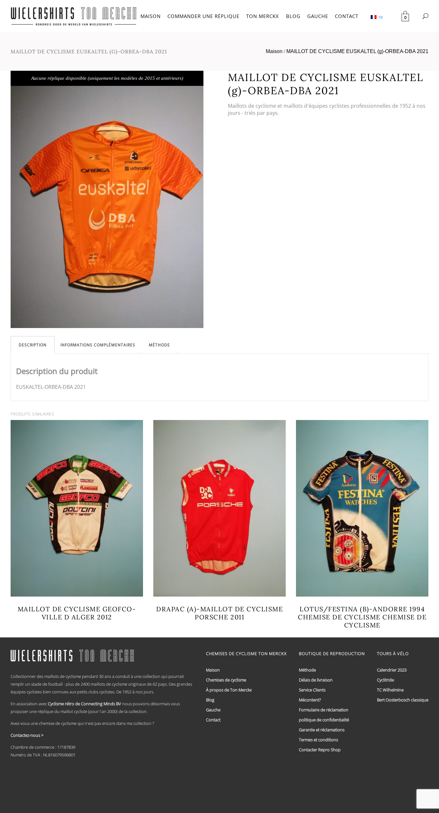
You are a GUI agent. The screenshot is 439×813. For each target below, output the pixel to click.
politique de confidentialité (324, 720)
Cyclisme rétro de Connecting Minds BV (84, 704)
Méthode (159, 345)
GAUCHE (317, 16)
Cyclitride (385, 680)
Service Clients (312, 690)
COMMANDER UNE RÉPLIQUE (203, 16)
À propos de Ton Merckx (229, 690)
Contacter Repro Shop (320, 750)
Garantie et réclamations (322, 730)
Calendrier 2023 (392, 670)
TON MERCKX (262, 16)
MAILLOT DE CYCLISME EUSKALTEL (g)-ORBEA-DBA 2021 (357, 51)
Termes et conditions (318, 740)
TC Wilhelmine (390, 690)
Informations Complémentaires (97, 345)
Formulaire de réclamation (323, 710)
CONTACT (346, 16)
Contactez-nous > (27, 735)
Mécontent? (310, 700)
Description (33, 345)
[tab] (33, 345)
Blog (210, 700)
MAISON (150, 16)
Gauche (213, 710)
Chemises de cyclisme (226, 680)
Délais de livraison (316, 680)
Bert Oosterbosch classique (402, 700)
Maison (274, 51)
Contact (213, 720)
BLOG (293, 16)
